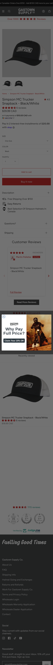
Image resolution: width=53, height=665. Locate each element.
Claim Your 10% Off (14, 340)
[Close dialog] (3, 316)
